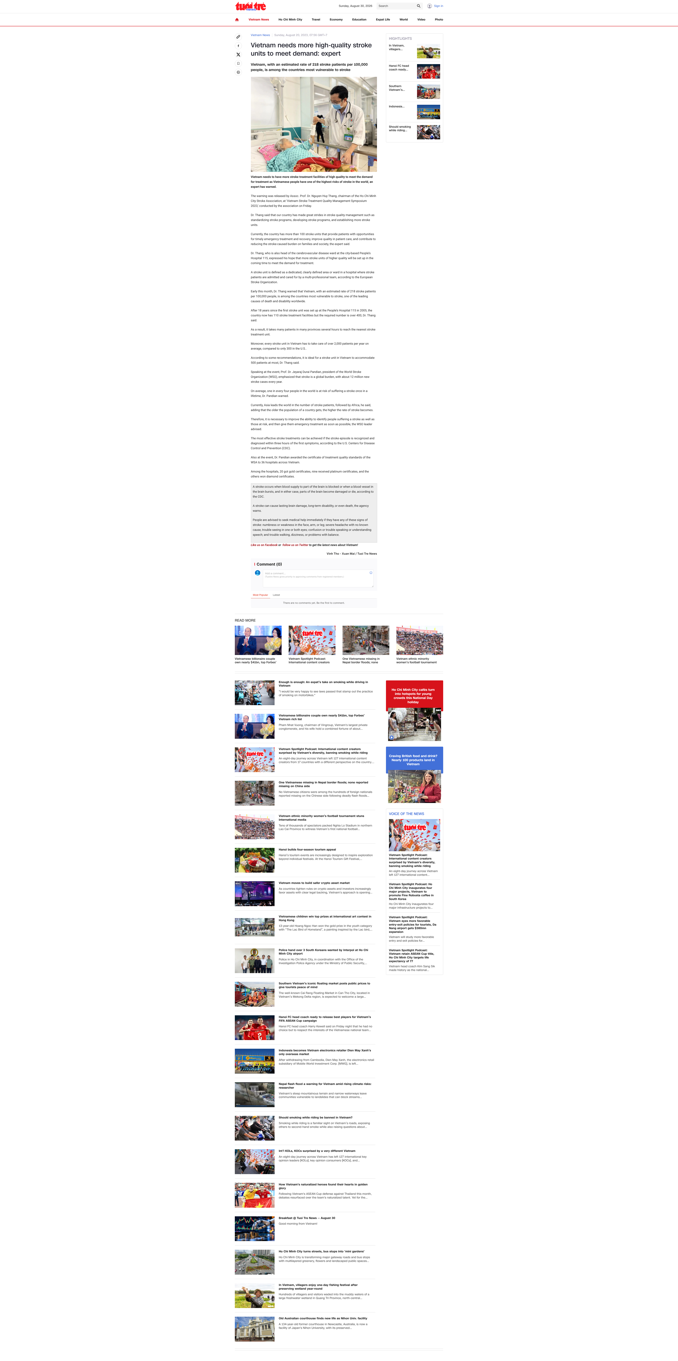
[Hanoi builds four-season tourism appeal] (255, 860)
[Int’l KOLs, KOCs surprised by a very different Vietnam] (255, 1161)
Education (359, 20)
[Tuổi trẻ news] (250, 6)
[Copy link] (238, 36)
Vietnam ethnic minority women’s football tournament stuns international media (416, 661)
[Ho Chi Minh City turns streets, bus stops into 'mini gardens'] (255, 1262)
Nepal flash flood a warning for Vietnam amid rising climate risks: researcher (325, 1086)
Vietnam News (259, 20)
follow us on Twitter (295, 545)
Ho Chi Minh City (290, 20)
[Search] (419, 6)
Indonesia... (397, 106)
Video (421, 20)
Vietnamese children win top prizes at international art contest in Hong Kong (325, 918)
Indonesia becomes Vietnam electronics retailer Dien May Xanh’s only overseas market (325, 1052)
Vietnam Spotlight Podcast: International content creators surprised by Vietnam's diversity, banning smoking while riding (309, 661)
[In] (238, 72)
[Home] (237, 19)
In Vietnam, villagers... (396, 47)
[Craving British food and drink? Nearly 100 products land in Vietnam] (414, 786)
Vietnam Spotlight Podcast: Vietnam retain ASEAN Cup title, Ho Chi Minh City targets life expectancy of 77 (411, 956)
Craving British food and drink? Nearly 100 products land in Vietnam (413, 760)
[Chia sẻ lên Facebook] (238, 45)
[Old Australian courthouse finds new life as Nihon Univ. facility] (255, 1329)
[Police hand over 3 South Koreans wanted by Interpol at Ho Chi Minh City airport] (255, 960)
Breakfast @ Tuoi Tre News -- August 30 (307, 1218)
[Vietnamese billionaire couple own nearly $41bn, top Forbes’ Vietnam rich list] (258, 640)
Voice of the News (406, 814)
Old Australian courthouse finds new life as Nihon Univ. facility (323, 1318)
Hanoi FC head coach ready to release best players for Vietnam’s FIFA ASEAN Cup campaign (325, 1019)
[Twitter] (238, 54)
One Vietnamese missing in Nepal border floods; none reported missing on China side (364, 661)
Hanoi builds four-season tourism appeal (307, 850)
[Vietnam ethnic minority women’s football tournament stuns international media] (419, 640)
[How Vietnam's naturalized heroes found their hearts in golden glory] (255, 1195)
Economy (336, 20)
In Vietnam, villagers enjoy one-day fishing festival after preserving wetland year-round (318, 1287)
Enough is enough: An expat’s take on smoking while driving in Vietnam (323, 684)
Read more (245, 620)
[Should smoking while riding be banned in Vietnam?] (428, 132)
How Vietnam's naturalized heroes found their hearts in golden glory (323, 1186)
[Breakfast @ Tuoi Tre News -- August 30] (255, 1228)
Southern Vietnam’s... (397, 88)
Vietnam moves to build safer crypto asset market (314, 883)
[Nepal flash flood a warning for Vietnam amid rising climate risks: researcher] (255, 1094)
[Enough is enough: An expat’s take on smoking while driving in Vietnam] (255, 692)
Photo (439, 20)
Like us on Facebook (264, 545)
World (404, 20)
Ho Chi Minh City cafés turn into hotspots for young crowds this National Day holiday (413, 696)
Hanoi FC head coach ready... (399, 68)
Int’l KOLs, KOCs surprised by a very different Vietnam (317, 1151)
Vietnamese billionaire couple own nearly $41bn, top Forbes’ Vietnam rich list (255, 661)
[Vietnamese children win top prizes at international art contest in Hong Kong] (255, 927)
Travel (316, 20)
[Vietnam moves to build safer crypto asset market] (255, 893)
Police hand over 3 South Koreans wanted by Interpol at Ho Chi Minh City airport (323, 952)
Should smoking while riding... (400, 128)
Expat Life (383, 20)
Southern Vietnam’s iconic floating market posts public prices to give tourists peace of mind (324, 985)
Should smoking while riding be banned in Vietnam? (315, 1118)
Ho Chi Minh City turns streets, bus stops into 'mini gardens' (321, 1251)
